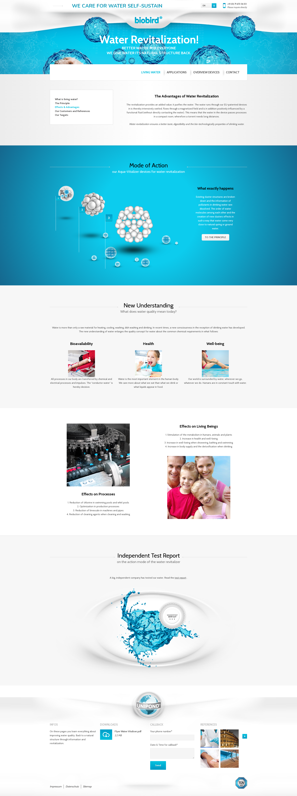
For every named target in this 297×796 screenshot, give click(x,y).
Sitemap (87, 786)
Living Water (150, 72)
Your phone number (161, 731)
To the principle (215, 237)
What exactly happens (215, 188)
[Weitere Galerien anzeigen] (244, 736)
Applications (177, 72)
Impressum (56, 786)
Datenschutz (72, 786)
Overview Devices (206, 72)
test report (180, 577)
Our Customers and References (72, 111)
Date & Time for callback (164, 744)
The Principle (62, 103)
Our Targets (61, 114)
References (208, 724)
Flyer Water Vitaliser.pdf (128, 731)
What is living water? (66, 99)
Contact (232, 72)
